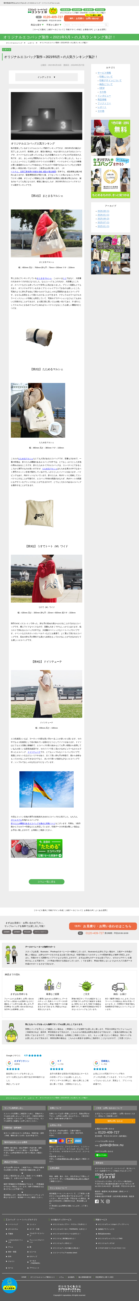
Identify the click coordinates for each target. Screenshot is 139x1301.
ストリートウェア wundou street (65, 1253)
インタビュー (104, 96)
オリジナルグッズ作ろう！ (63, 1243)
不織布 (10, 1234)
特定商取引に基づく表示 (104, 1277)
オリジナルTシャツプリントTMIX (110, 1238)
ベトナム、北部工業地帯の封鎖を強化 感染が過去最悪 (33, 171)
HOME (23, 1277)
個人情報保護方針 (84, 1277)
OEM (101, 88)
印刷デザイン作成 (73, 30)
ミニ (64, 278)
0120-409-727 (108, 1132)
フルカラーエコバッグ (37, 1234)
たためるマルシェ (25, 458)
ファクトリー (104, 103)
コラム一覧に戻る (46, 882)
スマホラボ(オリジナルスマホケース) (111, 1248)
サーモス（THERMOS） (35, 1262)
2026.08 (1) (103, 211)
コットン (33, 1224)
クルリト (11, 1261)
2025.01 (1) (103, 226)
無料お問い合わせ (115, 1121)
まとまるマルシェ (44, 278)
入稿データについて (55, 30)
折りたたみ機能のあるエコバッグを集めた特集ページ (33, 823)
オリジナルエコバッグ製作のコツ (42, 1277)
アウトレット (34, 1268)
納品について (106, 84)
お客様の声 (87, 30)
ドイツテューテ (34, 752)
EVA (9, 1256)
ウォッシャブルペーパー (37, 1241)
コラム (61, 1277)
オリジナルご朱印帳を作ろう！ (64, 1238)
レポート (31, 43)
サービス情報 (104, 73)
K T (59, 1061)
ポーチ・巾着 (34, 1229)
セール (10, 1268)
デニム (10, 1247)
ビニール (33, 1252)
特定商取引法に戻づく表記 (77, 1179)
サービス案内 (39, 30)
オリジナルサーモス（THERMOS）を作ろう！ (70, 1229)
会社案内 (71, 1277)
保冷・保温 (12, 1252)
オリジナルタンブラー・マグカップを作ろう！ (70, 1224)
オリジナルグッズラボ (106, 1243)
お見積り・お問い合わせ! (85, 17)
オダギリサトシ (21, 1061)
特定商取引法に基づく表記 (68, 1159)
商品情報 (102, 99)
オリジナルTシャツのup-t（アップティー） (114, 1224)
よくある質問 (99, 30)
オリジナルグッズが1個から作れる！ (66, 1248)
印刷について (106, 76)
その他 (102, 92)
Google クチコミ (13, 1055)
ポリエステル (16, 820)
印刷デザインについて (110, 80)
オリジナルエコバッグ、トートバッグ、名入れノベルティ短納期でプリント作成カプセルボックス (115, 1169)
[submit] (106, 25)
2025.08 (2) (103, 219)
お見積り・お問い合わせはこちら (103, 926)
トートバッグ (13, 1224)
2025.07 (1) (103, 222)
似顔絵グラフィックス (106, 1229)
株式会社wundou (104, 1234)
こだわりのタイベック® (15, 1241)
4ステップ (33, 1256)
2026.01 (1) (103, 215)
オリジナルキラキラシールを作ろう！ (67, 1234)
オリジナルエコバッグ (14, 43)
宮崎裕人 (105, 1061)
